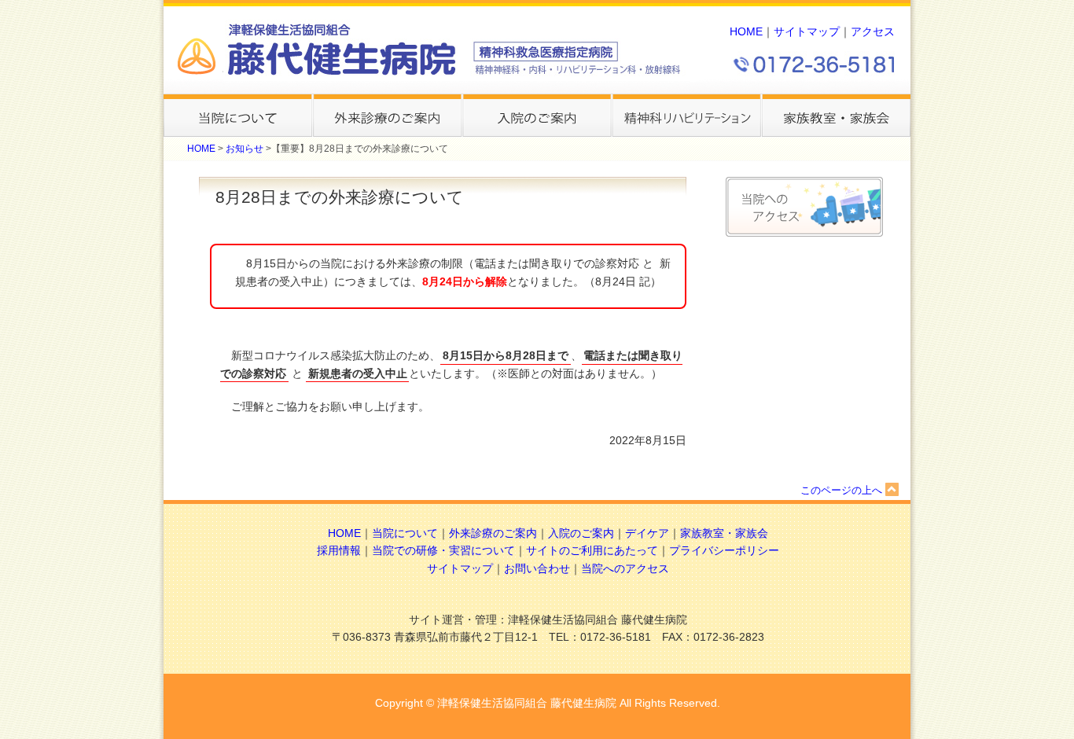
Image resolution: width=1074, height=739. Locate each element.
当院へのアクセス (625, 569)
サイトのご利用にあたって (592, 551)
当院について (405, 533)
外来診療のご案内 (493, 533)
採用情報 (339, 551)
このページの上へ (841, 490)
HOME (746, 32)
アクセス (873, 32)
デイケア (647, 533)
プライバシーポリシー (724, 551)
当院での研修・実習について (443, 551)
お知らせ (244, 148)
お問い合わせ (537, 569)
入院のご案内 (581, 533)
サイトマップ (807, 32)
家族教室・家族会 (724, 533)
